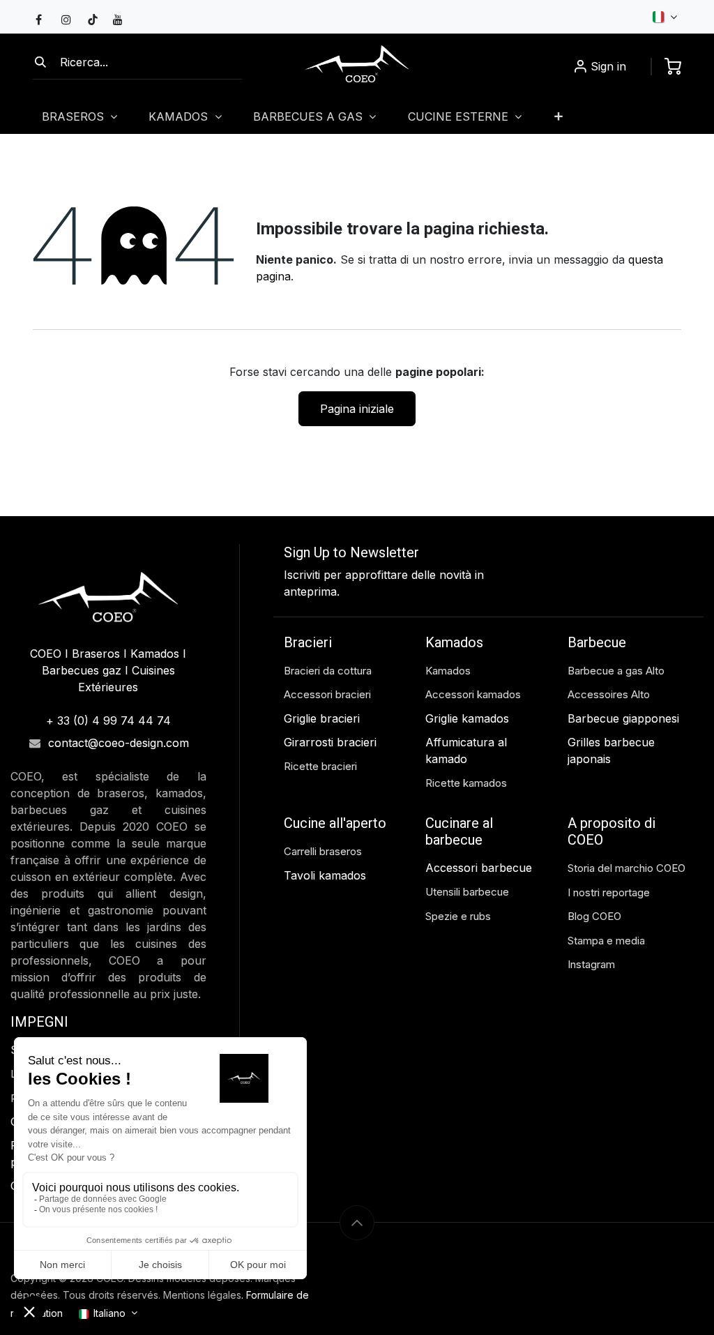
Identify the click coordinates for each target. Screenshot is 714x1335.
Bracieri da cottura (328, 670)
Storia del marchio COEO (628, 868)
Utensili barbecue (467, 891)
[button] (357, 1222)
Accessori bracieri (327, 694)
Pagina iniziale (357, 409)
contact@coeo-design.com (118, 743)
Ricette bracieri (320, 766)
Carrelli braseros (323, 851)
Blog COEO (594, 916)
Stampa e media (606, 940)
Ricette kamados (466, 783)
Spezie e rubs (458, 916)
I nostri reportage (609, 892)
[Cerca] (40, 62)
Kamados (448, 670)
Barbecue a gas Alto (617, 670)
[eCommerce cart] (672, 66)
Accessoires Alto (609, 694)
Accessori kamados (473, 694)
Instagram (591, 964)
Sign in (608, 66)
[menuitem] (559, 116)
